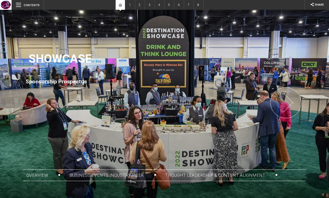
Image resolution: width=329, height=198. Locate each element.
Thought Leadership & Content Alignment (215, 175)
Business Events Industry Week (107, 175)
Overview (37, 175)
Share (317, 4)
